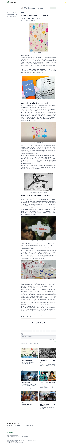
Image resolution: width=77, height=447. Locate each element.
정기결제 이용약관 (18, 442)
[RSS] (7, 427)
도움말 (8, 435)
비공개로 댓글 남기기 (53, 339)
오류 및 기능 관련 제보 (14, 435)
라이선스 (22, 442)
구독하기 (53, 7)
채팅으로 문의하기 (25, 436)
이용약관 (8, 442)
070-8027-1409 (19, 440)
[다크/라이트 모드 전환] (65, 2)
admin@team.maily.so (17, 436)
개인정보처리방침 (12, 442)
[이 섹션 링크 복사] (55, 103)
